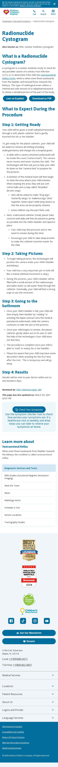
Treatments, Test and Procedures (16, 21)
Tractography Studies (14, 522)
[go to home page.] (15, 12)
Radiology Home (12, 500)
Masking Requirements (11, 748)
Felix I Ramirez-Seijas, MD (28, 389)
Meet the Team (11, 485)
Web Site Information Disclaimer (15, 743)
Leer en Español (15, 98)
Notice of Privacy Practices (13, 737)
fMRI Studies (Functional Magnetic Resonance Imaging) (26, 477)
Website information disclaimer (30, 6)
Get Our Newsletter (30, 632)
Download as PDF (42, 98)
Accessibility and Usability (13, 732)
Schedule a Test (12, 507)
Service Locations (12, 514)
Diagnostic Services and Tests (20, 468)
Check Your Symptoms (30, 409)
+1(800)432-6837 (22, 665)
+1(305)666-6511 (18, 659)
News (7, 493)
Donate (31, 641)
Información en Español (12, 726)
